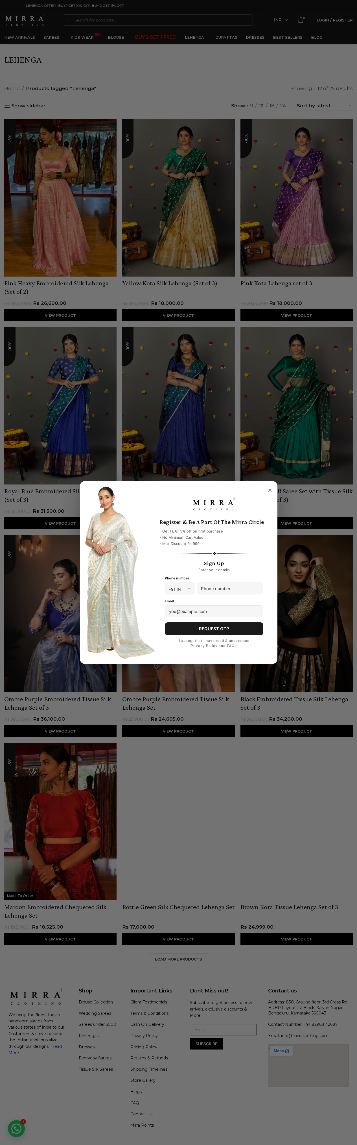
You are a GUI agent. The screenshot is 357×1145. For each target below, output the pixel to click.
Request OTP (214, 628)
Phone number (177, 578)
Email (169, 601)
